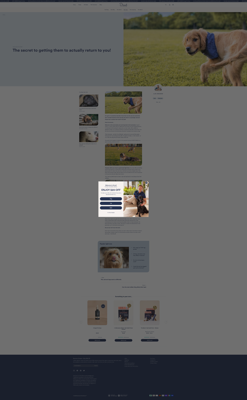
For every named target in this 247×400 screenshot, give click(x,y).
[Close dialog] (146, 183)
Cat (111, 203)
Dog (111, 198)
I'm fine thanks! (110, 212)
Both (111, 207)
